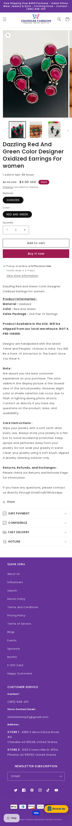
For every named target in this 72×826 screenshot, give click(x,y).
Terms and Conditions (22, 607)
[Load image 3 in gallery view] (54, 129)
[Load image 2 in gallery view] (36, 129)
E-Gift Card (15, 665)
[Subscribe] (60, 776)
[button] (5, 19)
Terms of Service (19, 624)
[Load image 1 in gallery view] (17, 129)
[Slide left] (4, 131)
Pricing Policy (16, 615)
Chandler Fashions (24, 819)
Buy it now (36, 254)
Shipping (8, 187)
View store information (22, 276)
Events (12, 640)
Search (12, 590)
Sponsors (13, 649)
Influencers (15, 582)
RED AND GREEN (17, 214)
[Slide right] (68, 131)
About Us (13, 574)
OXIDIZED (13, 200)
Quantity (8, 222)
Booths (12, 657)
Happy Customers (19, 673)
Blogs (11, 632)
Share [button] (11, 502)
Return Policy (16, 599)
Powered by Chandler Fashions (48, 819)
